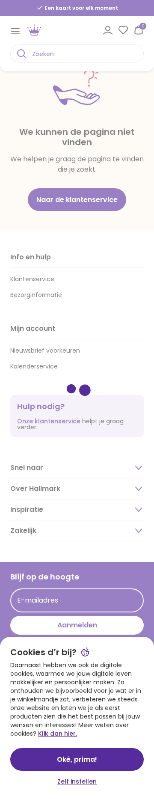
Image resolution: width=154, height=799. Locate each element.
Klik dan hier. (57, 733)
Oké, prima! (77, 759)
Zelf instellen (77, 781)
